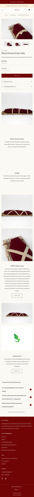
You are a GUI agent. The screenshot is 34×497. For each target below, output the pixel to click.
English (16, 489)
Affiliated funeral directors (8, 450)
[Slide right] (30, 44)
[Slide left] (3, 44)
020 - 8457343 (5, 474)
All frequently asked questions (16, 412)
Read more (17, 371)
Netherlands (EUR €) (16, 486)
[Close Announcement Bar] (33, 6)
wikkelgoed (4, 50)
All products (13, 15)
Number (4, 68)
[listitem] (17, 2)
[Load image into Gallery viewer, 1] (8, 44)
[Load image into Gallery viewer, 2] (17, 44)
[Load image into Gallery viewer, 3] (25, 44)
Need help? (4, 447)
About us (3, 436)
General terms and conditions (9, 458)
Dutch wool (17, 295)
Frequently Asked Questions (9, 445)
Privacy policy (5, 461)
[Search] (32, 10)
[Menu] (2, 10)
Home (6, 15)
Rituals (3, 439)
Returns (3, 463)
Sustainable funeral (6, 442)
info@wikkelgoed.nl (6, 472)
